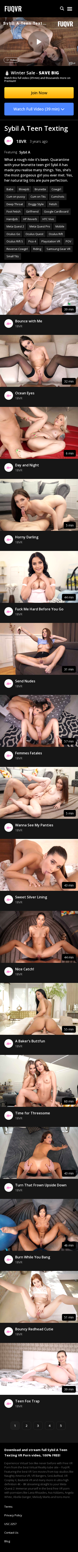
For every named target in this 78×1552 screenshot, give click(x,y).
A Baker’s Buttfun (30, 1041)
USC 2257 (10, 1524)
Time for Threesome (32, 1113)
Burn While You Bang (32, 1257)
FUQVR (13, 8)
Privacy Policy (13, 1515)
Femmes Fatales (28, 753)
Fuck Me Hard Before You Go (39, 609)
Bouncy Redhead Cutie (34, 1329)
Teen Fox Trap (27, 1401)
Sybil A (24, 152)
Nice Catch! (24, 969)
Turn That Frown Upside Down (41, 1185)
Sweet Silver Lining (31, 897)
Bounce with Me (28, 321)
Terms (8, 1507)
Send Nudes (25, 681)
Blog (7, 1541)
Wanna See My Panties (34, 825)
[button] (62, 8)
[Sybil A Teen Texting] (38, 42)
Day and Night (27, 465)
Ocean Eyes (24, 393)
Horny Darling (26, 537)
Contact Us (11, 1532)
